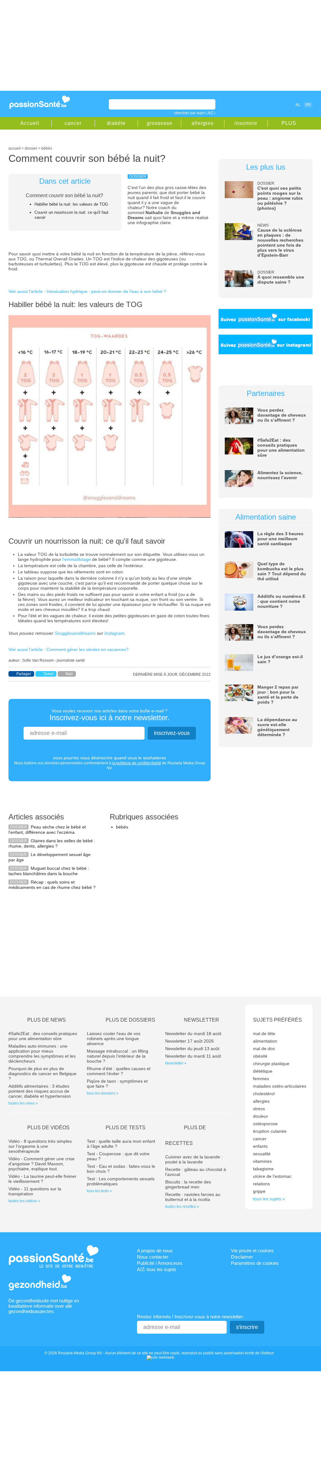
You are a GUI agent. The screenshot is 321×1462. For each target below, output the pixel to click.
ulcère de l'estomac (272, 1176)
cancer (73, 123)
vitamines (262, 1161)
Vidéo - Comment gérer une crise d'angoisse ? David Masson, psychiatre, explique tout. (41, 1163)
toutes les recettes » (182, 1206)
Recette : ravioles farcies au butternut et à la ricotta (192, 1197)
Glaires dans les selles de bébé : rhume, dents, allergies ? (51, 843)
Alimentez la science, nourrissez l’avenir (280, 475)
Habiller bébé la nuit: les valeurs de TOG (71, 204)
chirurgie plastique (271, 1063)
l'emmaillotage (76, 559)
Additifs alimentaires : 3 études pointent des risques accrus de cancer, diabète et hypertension (39, 1091)
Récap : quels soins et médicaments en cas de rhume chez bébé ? (52, 885)
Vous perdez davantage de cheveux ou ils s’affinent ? (281, 415)
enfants (260, 1146)
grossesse (159, 123)
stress (259, 1108)
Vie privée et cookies (252, 1250)
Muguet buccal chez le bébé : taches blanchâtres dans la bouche (48, 871)
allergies (202, 123)
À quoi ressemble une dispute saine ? (280, 279)
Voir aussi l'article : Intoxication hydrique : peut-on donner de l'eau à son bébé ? (87, 291)
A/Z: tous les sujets (156, 1269)
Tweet (48, 674)
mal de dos (264, 1048)
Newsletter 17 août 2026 (189, 1041)
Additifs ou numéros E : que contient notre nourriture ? (281, 601)
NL (298, 105)
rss (271, 104)
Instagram (114, 633)
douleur (260, 1116)
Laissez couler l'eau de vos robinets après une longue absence (113, 1038)
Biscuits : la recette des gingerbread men (188, 1184)
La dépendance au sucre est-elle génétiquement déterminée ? (277, 727)
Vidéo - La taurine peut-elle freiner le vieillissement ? (42, 1179)
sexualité (262, 1153)
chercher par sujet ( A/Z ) (194, 113)
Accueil (29, 123)
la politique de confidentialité (136, 763)
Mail (69, 674)
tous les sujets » (269, 1198)
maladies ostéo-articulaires (279, 1086)
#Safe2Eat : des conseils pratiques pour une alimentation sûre (281, 448)
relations (261, 1183)
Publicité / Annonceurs (159, 1263)
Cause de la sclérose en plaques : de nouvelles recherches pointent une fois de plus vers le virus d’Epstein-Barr (280, 243)
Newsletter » (176, 1063)
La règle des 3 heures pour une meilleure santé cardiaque (280, 538)
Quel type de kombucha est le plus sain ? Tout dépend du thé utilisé (281, 571)
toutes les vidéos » (24, 1201)
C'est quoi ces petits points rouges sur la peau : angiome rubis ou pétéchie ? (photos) (280, 198)
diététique (262, 1071)
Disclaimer (242, 1256)
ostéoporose (265, 1123)
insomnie (245, 123)
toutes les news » (23, 1103)
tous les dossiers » (102, 1093)
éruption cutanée (270, 1131)
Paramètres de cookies (255, 1263)
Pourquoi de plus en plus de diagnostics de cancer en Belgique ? (42, 1073)
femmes (261, 1078)
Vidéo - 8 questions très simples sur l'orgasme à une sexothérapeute (40, 1146)
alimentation (265, 1041)
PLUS (289, 123)
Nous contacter (152, 1256)
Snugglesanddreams (75, 633)
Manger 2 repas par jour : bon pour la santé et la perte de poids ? (277, 695)
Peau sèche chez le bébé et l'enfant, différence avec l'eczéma (47, 829)
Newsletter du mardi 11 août (193, 1056)
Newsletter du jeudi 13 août (192, 1048)
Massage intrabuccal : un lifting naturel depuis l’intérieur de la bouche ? (117, 1056)
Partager (23, 674)
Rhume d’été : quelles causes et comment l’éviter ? (118, 1071)
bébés (122, 826)
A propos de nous (155, 1250)
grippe (259, 1191)
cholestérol (264, 1093)
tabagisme (263, 1168)
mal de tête (264, 1033)
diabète (116, 123)
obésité (260, 1056)
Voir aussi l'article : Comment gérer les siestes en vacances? (68, 649)
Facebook (262, 104)
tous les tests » (99, 1191)
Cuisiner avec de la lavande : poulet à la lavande (194, 1159)
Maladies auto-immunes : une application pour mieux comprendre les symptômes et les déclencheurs (42, 1054)
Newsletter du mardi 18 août (193, 1033)
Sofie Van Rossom (38, 660)
